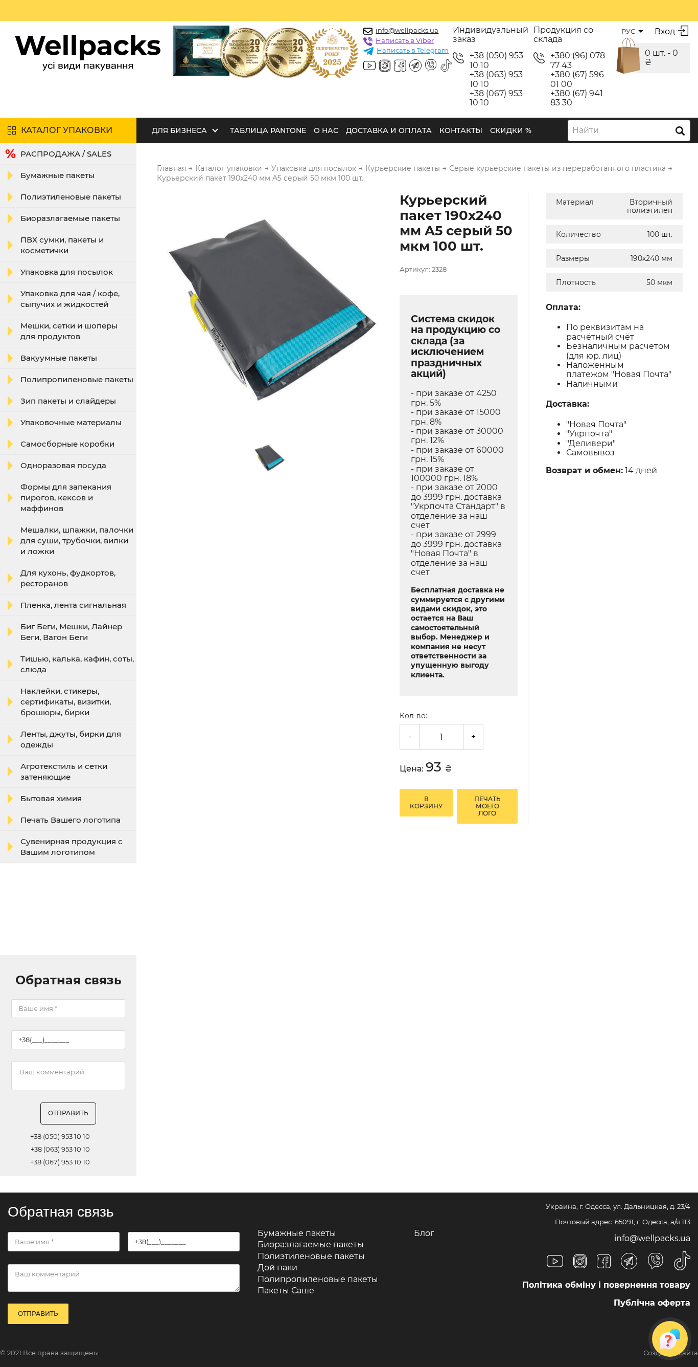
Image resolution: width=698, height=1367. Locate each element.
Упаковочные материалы (71, 422)
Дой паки (277, 1267)
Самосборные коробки (67, 444)
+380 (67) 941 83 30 (576, 98)
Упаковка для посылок (66, 272)
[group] (272, 309)
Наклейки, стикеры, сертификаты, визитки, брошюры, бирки (65, 701)
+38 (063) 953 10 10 (496, 79)
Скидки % (510, 130)
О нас (326, 130)
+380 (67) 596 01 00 (577, 79)
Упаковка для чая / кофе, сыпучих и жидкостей (70, 299)
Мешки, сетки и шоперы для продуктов (69, 331)
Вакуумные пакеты (58, 358)
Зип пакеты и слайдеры (68, 401)
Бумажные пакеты (57, 175)
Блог (424, 1233)
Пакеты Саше (286, 1290)
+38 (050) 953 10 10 (496, 60)
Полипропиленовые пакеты (76, 379)
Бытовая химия (51, 798)
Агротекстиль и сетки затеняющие (63, 771)
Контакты (460, 130)
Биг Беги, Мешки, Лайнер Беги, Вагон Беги (71, 632)
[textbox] (588, 130)
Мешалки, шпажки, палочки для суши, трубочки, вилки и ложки (76, 540)
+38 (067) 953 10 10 (496, 98)
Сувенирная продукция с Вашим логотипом (71, 846)
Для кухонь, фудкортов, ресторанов (67, 578)
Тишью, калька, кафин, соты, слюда (77, 664)
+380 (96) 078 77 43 (577, 60)
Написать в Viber (405, 40)
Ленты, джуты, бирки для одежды (70, 739)
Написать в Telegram (413, 50)
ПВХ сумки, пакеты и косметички (62, 245)
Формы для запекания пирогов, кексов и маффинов (65, 497)
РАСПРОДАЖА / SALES (65, 154)
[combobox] (629, 130)
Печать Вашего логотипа (70, 820)
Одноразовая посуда (63, 465)
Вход (665, 31)
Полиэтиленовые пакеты (70, 197)
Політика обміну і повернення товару (606, 1285)
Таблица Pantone (268, 130)
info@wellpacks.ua (407, 30)
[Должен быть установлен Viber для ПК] (431, 66)
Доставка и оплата (389, 130)
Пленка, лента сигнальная (73, 605)
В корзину (426, 802)
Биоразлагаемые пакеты (70, 218)
